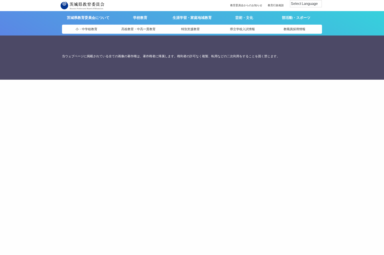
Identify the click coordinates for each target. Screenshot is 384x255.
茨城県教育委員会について (88, 18)
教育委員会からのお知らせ (246, 5)
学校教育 (140, 18)
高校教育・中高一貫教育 (138, 29)
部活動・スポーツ (296, 18)
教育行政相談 (276, 5)
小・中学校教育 (86, 29)
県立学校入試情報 (242, 29)
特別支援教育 (190, 29)
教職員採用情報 (294, 29)
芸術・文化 (244, 18)
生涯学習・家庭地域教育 (192, 18)
